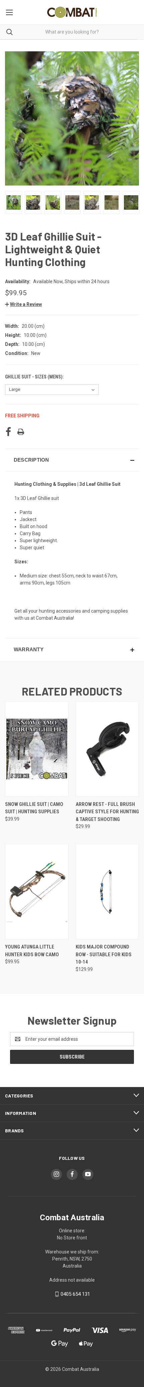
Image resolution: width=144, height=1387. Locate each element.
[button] (23, 304)
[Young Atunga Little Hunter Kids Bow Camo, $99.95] (36, 891)
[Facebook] (8, 431)
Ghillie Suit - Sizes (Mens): (35, 376)
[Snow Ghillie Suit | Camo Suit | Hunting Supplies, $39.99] (36, 749)
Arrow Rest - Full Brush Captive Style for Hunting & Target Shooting (107, 811)
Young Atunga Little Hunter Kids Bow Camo (32, 951)
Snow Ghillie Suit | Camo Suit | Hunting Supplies (34, 808)
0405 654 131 (75, 1294)
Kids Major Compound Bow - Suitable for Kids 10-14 (104, 954)
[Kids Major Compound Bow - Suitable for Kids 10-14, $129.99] (107, 891)
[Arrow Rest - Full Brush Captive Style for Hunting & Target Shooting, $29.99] (107, 749)
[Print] (20, 431)
